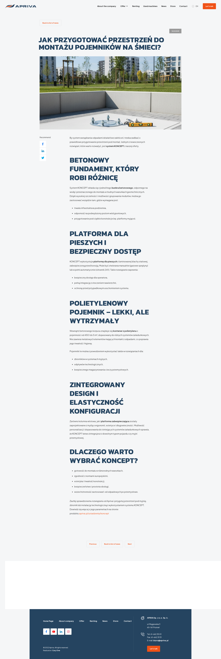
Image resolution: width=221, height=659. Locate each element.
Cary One (56, 650)
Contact (128, 621)
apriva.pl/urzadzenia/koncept (94, 513)
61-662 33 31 (156, 637)
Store (115, 621)
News (105, 621)
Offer (81, 621)
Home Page (48, 621)
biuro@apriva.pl (160, 640)
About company (66, 621)
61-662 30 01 (156, 634)
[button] (124, 6)
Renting (93, 621)
